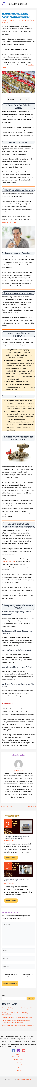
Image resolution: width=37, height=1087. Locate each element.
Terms (18, 1062)
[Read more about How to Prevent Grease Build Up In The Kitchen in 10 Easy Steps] (18, 870)
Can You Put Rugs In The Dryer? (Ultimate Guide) (17, 1018)
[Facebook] (13, 1050)
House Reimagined (25, 1080)
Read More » (11, 858)
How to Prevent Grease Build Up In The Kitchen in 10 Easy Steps (16, 880)
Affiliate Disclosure (18, 1057)
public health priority (9, 222)
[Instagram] (18, 1050)
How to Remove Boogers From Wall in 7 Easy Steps (18, 1025)
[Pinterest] (23, 1050)
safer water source (8, 562)
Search (4, 995)
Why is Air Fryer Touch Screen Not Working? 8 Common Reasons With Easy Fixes (16, 1021)
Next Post (32, 806)
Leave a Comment (8, 20)
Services (18, 1070)
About (18, 1054)
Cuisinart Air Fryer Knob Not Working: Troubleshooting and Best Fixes (16, 837)
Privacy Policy (18, 1060)
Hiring (18, 1068)
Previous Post (6, 806)
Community (18, 1065)
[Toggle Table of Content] (26, 99)
